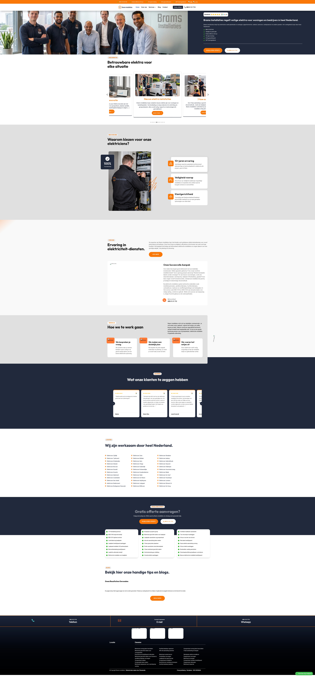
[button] (107, 94)
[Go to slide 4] (155, 122)
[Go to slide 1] (150, 122)
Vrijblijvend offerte (213, 50)
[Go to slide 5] (156, 122)
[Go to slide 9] (162, 122)
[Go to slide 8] (161, 122)
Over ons (144, 7)
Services (151, 7)
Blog (159, 7)
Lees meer (108, 112)
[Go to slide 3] (153, 122)
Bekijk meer (157, 598)
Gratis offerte (178, 7)
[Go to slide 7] (159, 122)
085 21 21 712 (190, 7)
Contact (165, 7)
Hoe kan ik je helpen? (305, 673)
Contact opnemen (159, 619)
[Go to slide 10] (164, 122)
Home (137, 7)
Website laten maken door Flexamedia (135, 670)
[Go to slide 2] (152, 122)
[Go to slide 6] (158, 122)
